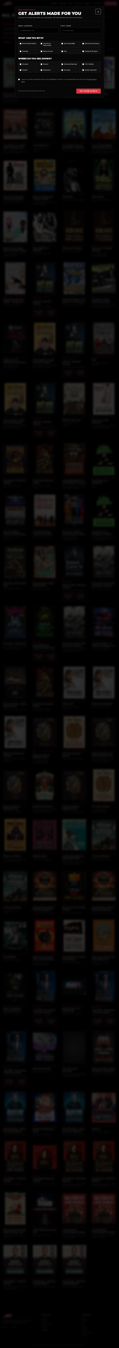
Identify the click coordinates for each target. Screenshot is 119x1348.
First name (65, 26)
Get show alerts (88, 91)
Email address (25, 26)
